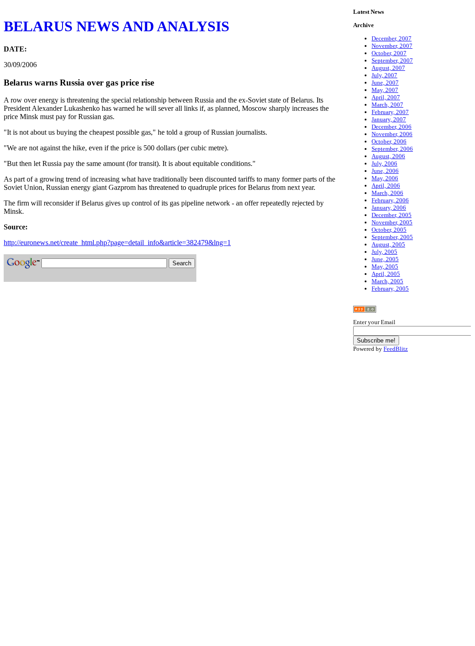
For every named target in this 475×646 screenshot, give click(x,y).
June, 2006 (385, 170)
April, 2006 (386, 185)
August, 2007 (388, 67)
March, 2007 (387, 104)
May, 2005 (385, 266)
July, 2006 (384, 163)
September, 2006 (392, 148)
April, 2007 (386, 97)
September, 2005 (392, 237)
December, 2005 (392, 215)
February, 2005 (390, 288)
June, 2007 (385, 82)
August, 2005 (388, 244)
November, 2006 (392, 134)
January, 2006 (389, 207)
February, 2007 (390, 112)
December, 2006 (392, 126)
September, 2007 (392, 60)
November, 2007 (392, 45)
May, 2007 (385, 89)
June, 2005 (385, 259)
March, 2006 (387, 192)
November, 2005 (392, 222)
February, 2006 (390, 200)
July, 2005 (384, 251)
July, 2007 (384, 75)
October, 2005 (389, 229)
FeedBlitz (395, 348)
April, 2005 (386, 273)
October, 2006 (389, 141)
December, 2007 (392, 38)
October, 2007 (389, 53)
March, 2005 (387, 281)
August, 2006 (388, 156)
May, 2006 (385, 178)
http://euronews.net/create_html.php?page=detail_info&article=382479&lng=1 (117, 242)
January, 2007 (389, 119)
